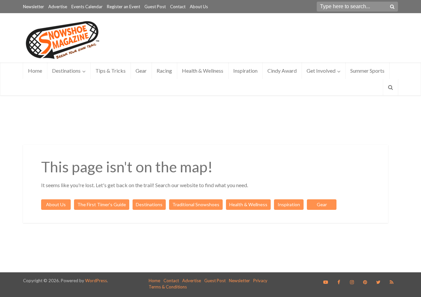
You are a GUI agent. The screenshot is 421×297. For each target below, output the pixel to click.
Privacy (260, 280)
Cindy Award (282, 70)
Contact (178, 6)
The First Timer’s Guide (101, 204)
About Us (199, 6)
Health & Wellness (202, 70)
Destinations (66, 70)
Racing (164, 70)
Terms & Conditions (168, 286)
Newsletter (33, 6)
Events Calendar (87, 6)
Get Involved (321, 70)
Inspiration (245, 70)
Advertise (57, 6)
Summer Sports (367, 70)
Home (35, 70)
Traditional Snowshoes (195, 204)
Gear (141, 70)
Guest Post (155, 6)
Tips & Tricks (110, 70)
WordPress (96, 280)
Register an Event (123, 6)
